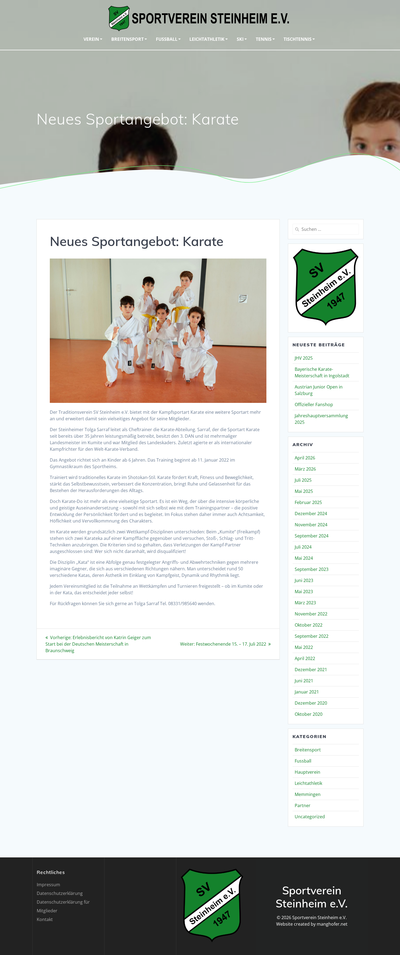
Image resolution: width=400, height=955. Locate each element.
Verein (91, 39)
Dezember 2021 (311, 670)
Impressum (48, 885)
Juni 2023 (304, 580)
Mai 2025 (304, 491)
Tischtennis (298, 39)
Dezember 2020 (311, 703)
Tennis (264, 39)
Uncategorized (310, 817)
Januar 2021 (307, 692)
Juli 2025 (303, 480)
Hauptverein (307, 772)
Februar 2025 (308, 502)
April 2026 (305, 458)
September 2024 (311, 536)
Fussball (166, 39)
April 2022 (305, 658)
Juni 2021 (304, 681)
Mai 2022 (304, 647)
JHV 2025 (304, 358)
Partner (302, 805)
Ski (240, 39)
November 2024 (311, 525)
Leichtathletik (206, 39)
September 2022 (311, 636)
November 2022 (311, 614)
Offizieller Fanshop (314, 404)
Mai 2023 (304, 592)
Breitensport (127, 39)
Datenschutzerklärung (60, 893)
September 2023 (311, 569)
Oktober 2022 (308, 625)
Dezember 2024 (311, 514)
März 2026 (305, 469)
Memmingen (308, 794)
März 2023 (305, 603)
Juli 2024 (303, 547)
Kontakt (45, 919)
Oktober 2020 (308, 714)
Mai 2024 (304, 558)
